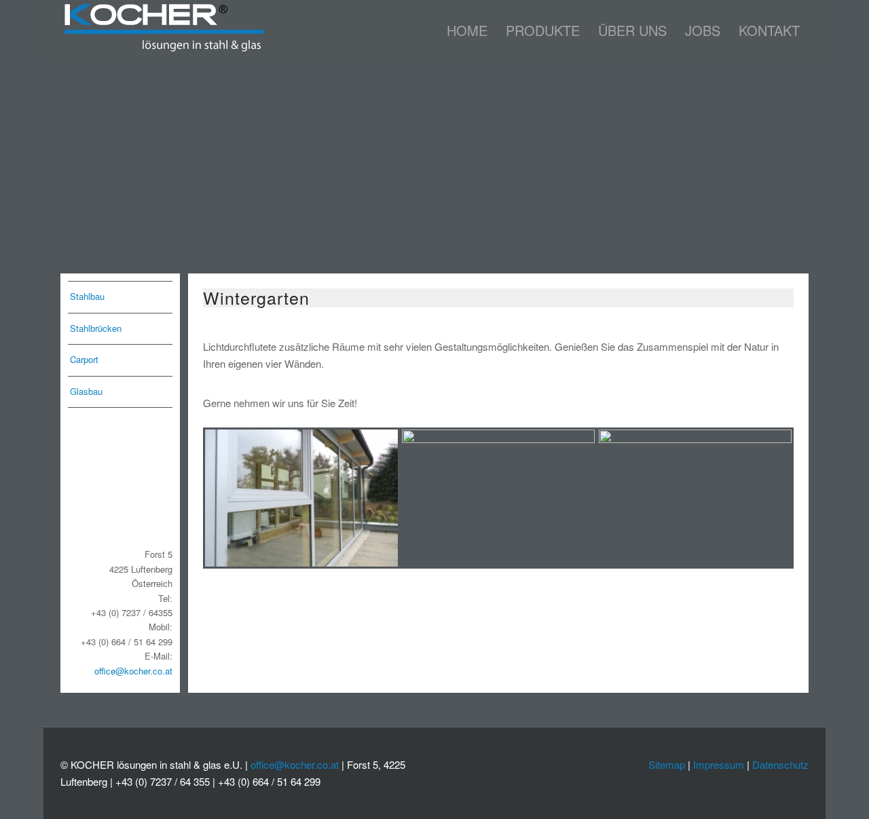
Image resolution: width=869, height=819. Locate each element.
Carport (84, 359)
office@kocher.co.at (133, 670)
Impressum (718, 764)
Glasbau (86, 391)
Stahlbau (87, 296)
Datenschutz (780, 764)
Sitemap (666, 764)
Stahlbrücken (96, 328)
